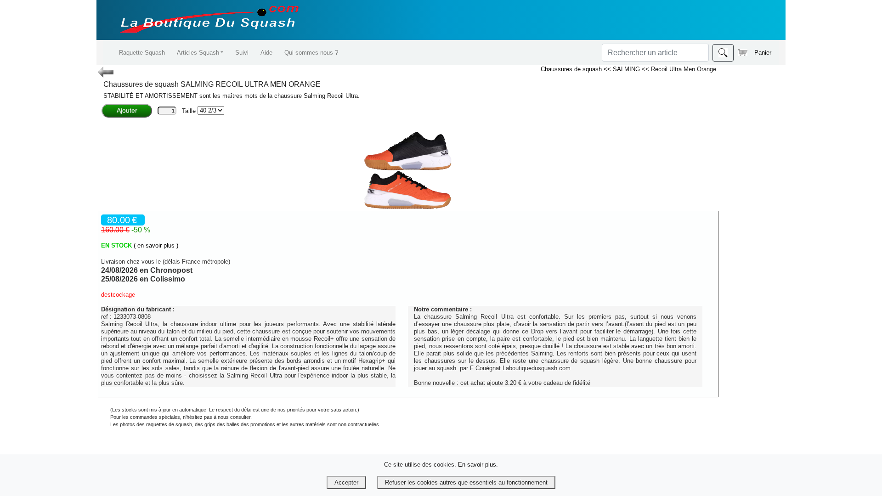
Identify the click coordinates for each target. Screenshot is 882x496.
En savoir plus (477, 464)
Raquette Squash (142, 52)
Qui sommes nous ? (311, 52)
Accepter (346, 482)
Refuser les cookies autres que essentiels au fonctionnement (466, 482)
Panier (762, 52)
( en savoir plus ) (156, 245)
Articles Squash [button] (198, 52)
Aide (266, 52)
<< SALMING (623, 69)
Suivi (242, 52)
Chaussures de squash (572, 69)
